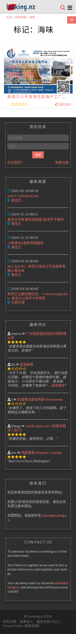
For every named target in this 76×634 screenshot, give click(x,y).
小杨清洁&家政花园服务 (25, 243)
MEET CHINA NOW (22, 196)
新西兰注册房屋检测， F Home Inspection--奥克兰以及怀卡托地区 (37, 296)
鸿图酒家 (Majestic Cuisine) (41, 452)
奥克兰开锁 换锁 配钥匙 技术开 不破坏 (35, 219)
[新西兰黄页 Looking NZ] (21, 10)
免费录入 (26, 621)
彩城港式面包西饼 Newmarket (39, 399)
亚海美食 (26, 364)
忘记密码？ (15, 162)
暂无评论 (65, 104)
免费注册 (62, 162)
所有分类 (9, 621)
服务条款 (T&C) (48, 621)
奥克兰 (16, 200)
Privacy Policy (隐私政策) (21, 626)
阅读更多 (58, 385)
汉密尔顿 (18, 302)
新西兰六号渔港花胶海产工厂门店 (39, 96)
